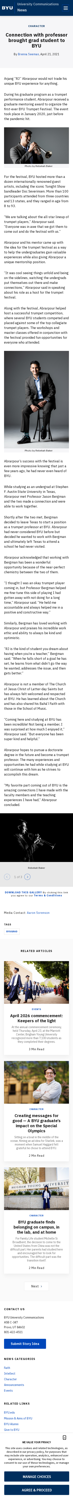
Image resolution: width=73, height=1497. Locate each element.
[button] (64, 1437)
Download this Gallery (23, 892)
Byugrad (11, 931)
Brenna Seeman (28, 54)
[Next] (27, 877)
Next (35, 1286)
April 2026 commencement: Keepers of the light (36, 1018)
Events (36, 1009)
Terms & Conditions (48, 895)
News (22, 10)
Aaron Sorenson (38, 913)
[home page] (7, 8)
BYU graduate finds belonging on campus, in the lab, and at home (36, 1227)
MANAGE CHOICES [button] (37, 1476)
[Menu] (65, 7)
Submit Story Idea (25, 1344)
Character (36, 26)
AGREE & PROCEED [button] (37, 1490)
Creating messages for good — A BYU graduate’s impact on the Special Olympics (36, 1123)
